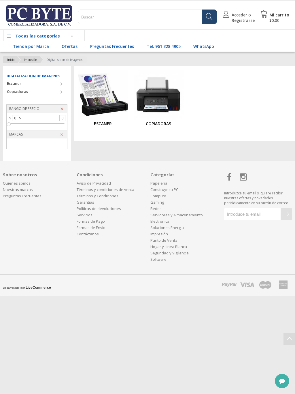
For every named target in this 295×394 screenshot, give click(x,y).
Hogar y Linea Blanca (168, 246)
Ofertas (69, 46)
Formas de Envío (91, 227)
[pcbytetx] (39, 7)
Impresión (30, 60)
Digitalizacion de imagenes (64, 60)
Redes (156, 208)
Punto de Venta (163, 240)
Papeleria (158, 183)
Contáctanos (88, 234)
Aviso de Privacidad (94, 183)
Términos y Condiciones (97, 195)
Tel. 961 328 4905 (164, 46)
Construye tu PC (164, 189)
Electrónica (159, 221)
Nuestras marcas (18, 189)
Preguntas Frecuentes (112, 46)
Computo (158, 195)
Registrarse (243, 20)
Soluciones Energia (167, 227)
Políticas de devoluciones (99, 208)
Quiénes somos (17, 183)
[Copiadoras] (159, 95)
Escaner (14, 83)
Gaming (157, 202)
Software (158, 259)
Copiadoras (17, 91)
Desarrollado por (27, 288)
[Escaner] (103, 95)
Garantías (85, 202)
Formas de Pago (91, 221)
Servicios (84, 214)
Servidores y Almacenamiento (176, 214)
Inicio (10, 60)
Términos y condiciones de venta (105, 189)
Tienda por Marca (31, 46)
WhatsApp (203, 46)
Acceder (239, 15)
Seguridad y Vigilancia (169, 253)
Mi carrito (279, 15)
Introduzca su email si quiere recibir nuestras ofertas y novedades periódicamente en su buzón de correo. (256, 198)
